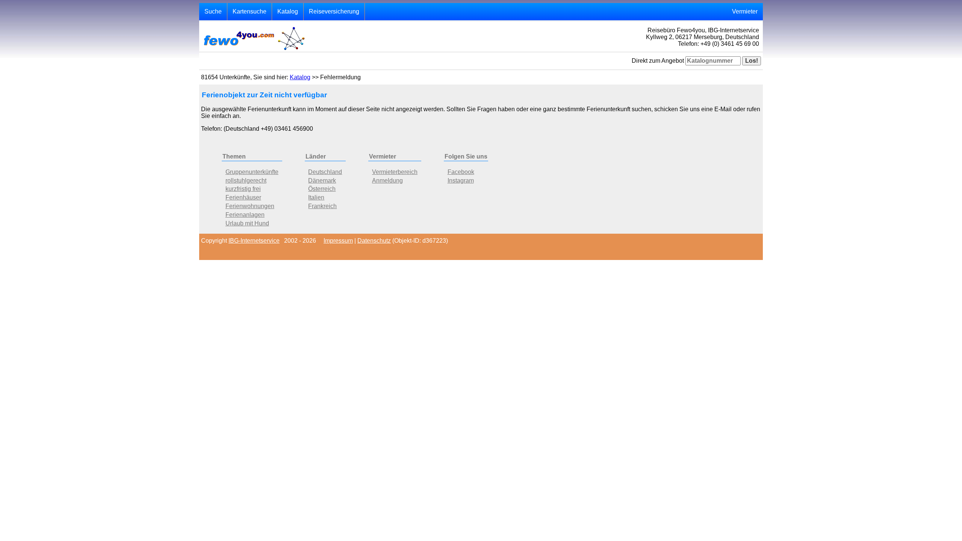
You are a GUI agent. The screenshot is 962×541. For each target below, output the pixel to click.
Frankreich (322, 206)
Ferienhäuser (243, 197)
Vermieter (745, 11)
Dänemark (322, 180)
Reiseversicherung (334, 11)
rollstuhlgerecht (245, 180)
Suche (213, 11)
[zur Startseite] (253, 49)
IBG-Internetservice (254, 240)
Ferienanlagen (245, 215)
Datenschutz (374, 240)
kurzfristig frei (243, 189)
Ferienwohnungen (249, 206)
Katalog (287, 11)
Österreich (322, 189)
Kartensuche (249, 11)
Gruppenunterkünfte (251, 172)
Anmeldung (387, 180)
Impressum (338, 240)
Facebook (461, 172)
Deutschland (325, 172)
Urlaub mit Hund (247, 223)
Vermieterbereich (394, 172)
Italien (316, 197)
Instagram (461, 180)
